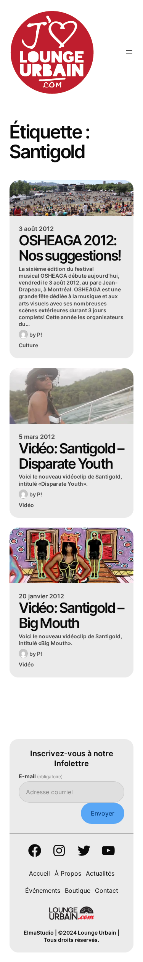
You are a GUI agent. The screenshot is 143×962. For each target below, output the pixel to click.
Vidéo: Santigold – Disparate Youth (71, 456)
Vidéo (26, 505)
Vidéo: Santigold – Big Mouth (71, 615)
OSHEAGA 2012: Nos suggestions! (70, 248)
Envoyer (102, 813)
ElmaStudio (39, 932)
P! (39, 334)
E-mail (41, 776)
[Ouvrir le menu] (129, 51)
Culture (28, 345)
